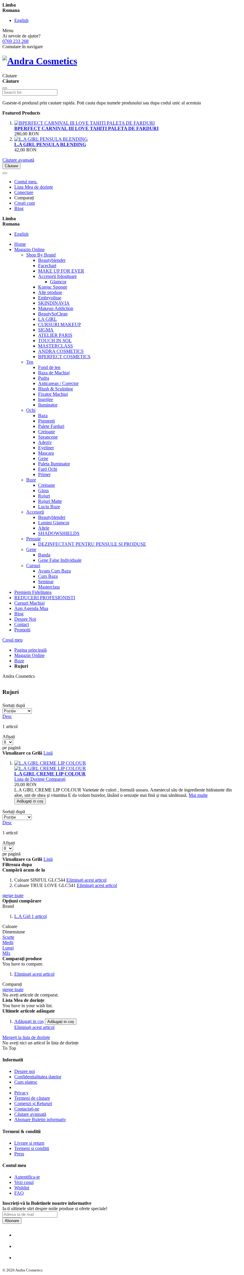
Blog (19, 208)
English (21, 20)
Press (19, 1153)
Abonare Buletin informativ (40, 1119)
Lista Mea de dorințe (33, 187)
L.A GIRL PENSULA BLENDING (50, 144)
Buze (19, 660)
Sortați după (13, 705)
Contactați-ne (26, 1108)
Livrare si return (29, 1143)
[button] (30, 779)
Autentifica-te (27, 1176)
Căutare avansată (18, 159)
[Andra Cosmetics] (39, 61)
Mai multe (198, 795)
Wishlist (21, 1187)
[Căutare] (4, 88)
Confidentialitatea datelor (37, 1076)
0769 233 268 (15, 41)
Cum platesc (25, 1082)
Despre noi (24, 1071)
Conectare (23, 192)
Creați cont (24, 203)
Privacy (21, 1092)
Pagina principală (30, 650)
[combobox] (29, 92)
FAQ (19, 1193)
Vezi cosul (24, 1182)
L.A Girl (23, 916)
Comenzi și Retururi (33, 1103)
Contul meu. (25, 181)
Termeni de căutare (32, 1098)
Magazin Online (29, 655)
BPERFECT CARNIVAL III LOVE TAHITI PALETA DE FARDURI (86, 128)
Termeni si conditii (31, 1148)
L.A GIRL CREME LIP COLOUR (50, 773)
